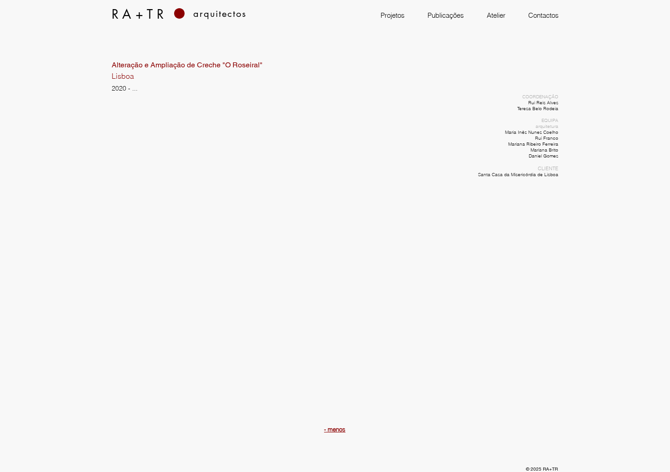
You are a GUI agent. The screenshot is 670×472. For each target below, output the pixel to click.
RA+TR (550, 469)
